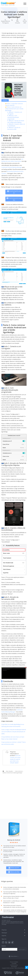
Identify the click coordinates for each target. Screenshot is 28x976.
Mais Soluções (17, 22)
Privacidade (14, 963)
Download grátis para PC (15, 192)
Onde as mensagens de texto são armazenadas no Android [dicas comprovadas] (14, 888)
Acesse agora (21, 949)
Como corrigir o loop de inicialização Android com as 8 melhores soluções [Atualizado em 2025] (13, 731)
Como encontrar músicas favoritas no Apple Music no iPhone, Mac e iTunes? (13, 897)
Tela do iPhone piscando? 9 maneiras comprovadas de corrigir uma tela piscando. (13, 906)
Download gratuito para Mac (15, 199)
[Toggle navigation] (25, 4)
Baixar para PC (14, 868)
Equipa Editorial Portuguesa (5, 22)
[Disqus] (14, 797)
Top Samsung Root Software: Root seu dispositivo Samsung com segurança (15, 892)
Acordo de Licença (14, 965)
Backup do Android (13, 840)
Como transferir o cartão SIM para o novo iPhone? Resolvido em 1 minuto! (15, 901)
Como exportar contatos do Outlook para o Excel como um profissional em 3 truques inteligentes (14, 910)
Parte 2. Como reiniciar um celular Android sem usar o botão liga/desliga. (14, 108)
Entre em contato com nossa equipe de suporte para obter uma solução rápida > (15, 759)
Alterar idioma (14, 956)
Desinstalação (14, 966)
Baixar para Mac (14, 872)
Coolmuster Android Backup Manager (11, 167)
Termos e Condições (14, 962)
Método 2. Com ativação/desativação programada (13, 117)
